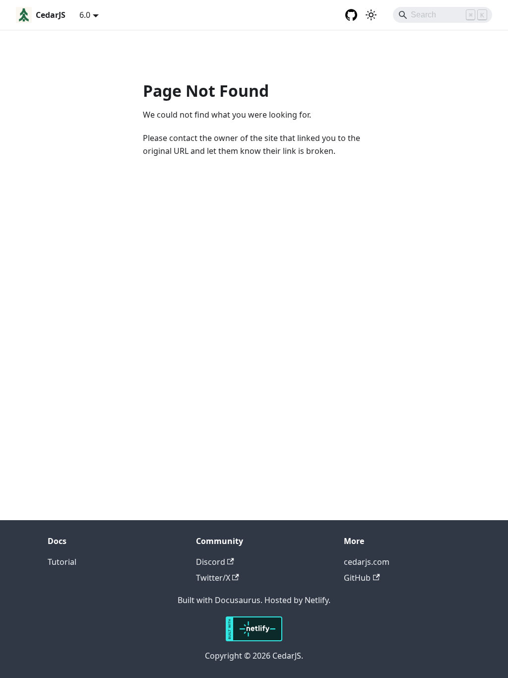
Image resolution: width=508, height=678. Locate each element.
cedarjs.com (366, 561)
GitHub (357, 577)
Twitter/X (213, 577)
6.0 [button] (84, 14)
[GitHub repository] (351, 15)
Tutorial (62, 561)
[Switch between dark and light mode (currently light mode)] (371, 15)
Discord (210, 561)
